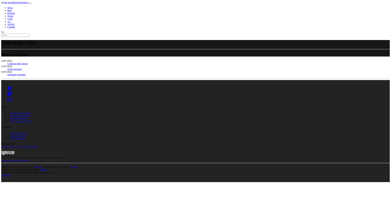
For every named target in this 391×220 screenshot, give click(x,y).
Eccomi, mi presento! (20, 113)
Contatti (11, 27)
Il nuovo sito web (18, 133)
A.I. (9, 21)
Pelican (38, 167)
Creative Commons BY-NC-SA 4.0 (15, 160)
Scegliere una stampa (20, 115)
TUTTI (4, 146)
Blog (9, 10)
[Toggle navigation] (30, 3)
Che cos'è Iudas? (18, 136)
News (10, 7)
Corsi (10, 18)
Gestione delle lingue (17, 63)
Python (74, 167)
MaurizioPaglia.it (20, 2)
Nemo (10, 16)
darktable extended (16, 74)
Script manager (14, 69)
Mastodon (6, 175)
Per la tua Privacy (18, 118)
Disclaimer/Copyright (20, 121)
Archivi (11, 24)
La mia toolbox (17, 138)
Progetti (11, 13)
